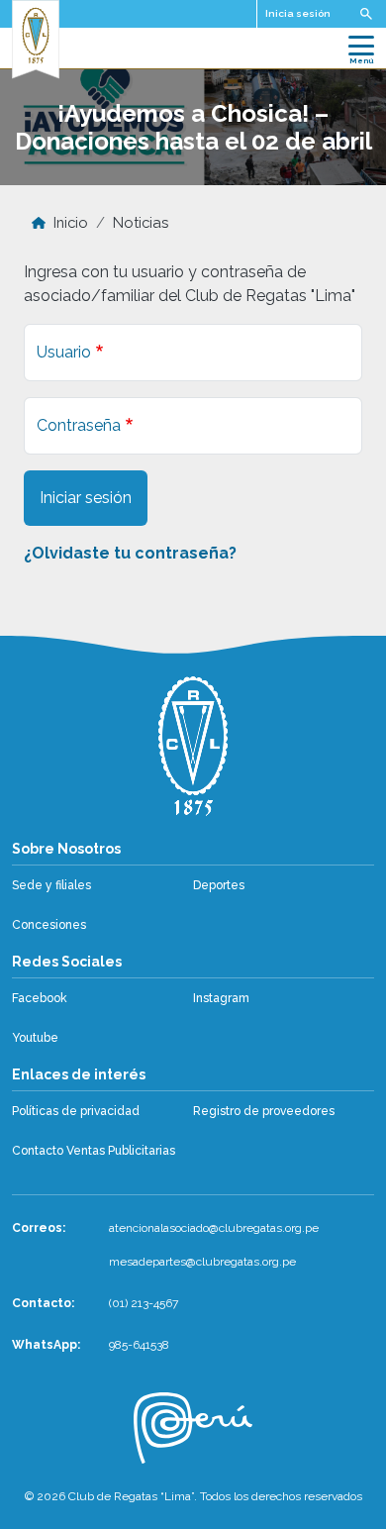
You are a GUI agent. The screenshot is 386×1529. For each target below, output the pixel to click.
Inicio (70, 222)
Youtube (35, 1038)
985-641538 (139, 1345)
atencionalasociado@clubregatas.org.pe (214, 1228)
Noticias (140, 222)
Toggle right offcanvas (366, 14)
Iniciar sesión (86, 497)
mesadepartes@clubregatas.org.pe (202, 1262)
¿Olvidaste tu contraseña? (130, 553)
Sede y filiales (51, 885)
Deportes (218, 885)
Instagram (221, 998)
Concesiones (49, 925)
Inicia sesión (298, 13)
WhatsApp (44, 1345)
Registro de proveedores (264, 1111)
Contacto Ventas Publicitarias (93, 1151)
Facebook (39, 998)
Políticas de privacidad (76, 1111)
